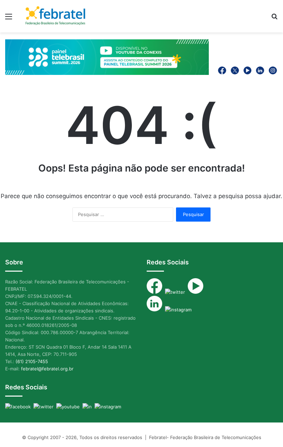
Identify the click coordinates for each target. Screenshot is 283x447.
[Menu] (8, 19)
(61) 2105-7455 (32, 361)
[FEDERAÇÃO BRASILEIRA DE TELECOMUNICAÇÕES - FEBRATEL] (55, 16)
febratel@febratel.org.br (47, 368)
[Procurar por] (274, 19)
